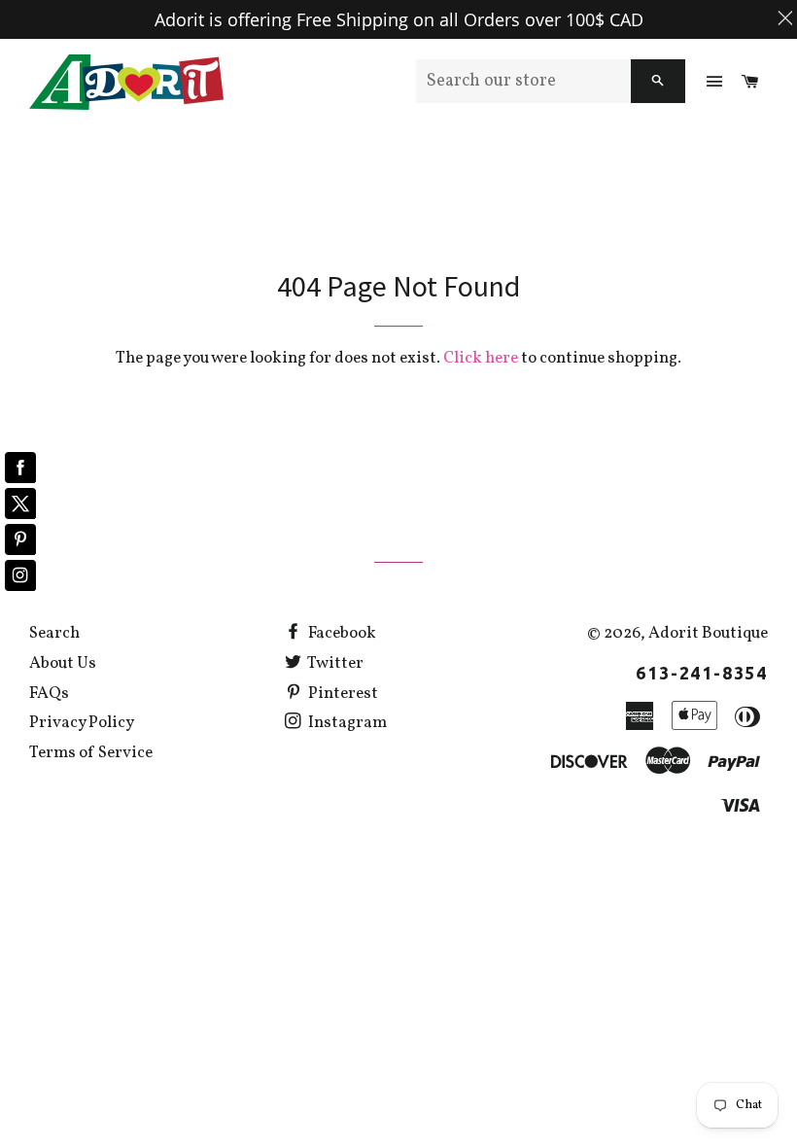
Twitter (334, 663)
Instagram (346, 723)
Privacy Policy (81, 723)
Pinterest (341, 693)
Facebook (340, 633)
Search (54, 633)
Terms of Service (91, 753)
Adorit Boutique (708, 633)
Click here (480, 358)
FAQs (49, 693)
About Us (62, 663)
